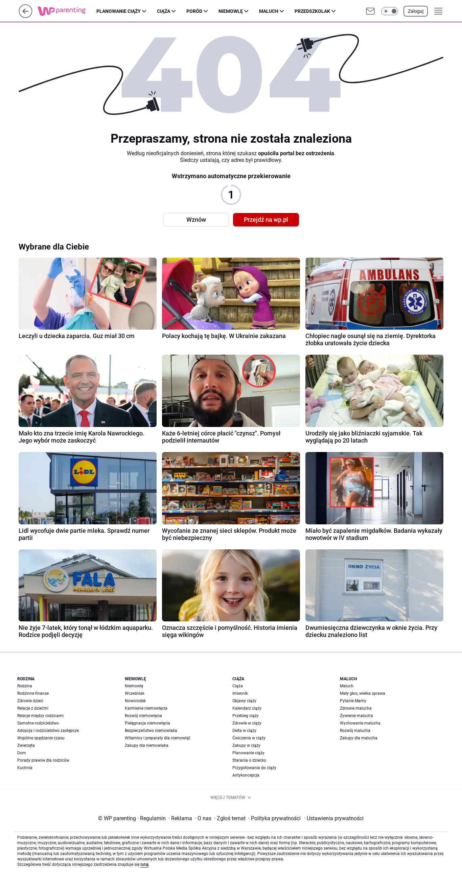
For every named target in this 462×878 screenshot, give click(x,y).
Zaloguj (415, 11)
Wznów (196, 219)
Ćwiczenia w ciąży (248, 738)
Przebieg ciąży (245, 715)
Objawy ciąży (244, 700)
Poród (194, 11)
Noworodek (135, 700)
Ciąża (163, 11)
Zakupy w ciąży (246, 745)
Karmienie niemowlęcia (146, 708)
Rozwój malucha (355, 730)
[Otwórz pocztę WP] (370, 11)
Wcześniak (134, 693)
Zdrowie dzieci (30, 700)
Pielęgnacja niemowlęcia (147, 723)
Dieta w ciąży (244, 730)
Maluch (268, 11)
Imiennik (240, 693)
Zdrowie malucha (356, 708)
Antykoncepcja (245, 775)
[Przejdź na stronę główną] (25, 16)
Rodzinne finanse (33, 693)
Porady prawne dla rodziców (43, 760)
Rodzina (24, 686)
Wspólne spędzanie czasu (41, 738)
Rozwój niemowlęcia (143, 715)
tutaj (144, 864)
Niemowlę (230, 11)
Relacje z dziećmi (32, 708)
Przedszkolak (312, 11)
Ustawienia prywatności (334, 818)
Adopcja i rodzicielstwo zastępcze (48, 730)
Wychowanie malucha (360, 723)
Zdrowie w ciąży (246, 723)
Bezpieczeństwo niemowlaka (151, 730)
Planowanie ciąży (118, 11)
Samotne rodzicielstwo (38, 723)
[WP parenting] (67, 11)
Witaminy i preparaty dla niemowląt (157, 738)
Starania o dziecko (249, 760)
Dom (21, 753)
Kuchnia (24, 767)
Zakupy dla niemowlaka (146, 745)
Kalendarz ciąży (246, 708)
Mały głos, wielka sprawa (362, 693)
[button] (389, 11)
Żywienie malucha (356, 715)
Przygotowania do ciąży (254, 767)
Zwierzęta (26, 745)
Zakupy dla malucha (358, 738)
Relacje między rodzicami (40, 715)
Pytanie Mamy (353, 700)
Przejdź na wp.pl (266, 219)
